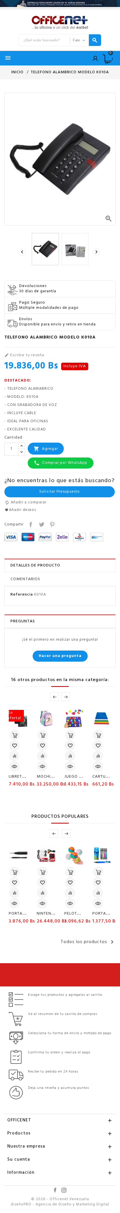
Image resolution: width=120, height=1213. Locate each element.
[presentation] (23, 252)
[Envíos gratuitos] (60, 3)
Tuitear (41, 524)
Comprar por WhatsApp (60, 463)
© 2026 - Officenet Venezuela (60, 1199)
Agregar (45, 448)
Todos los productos (88, 941)
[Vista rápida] (14, 766)
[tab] (60, 565)
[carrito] (14, 735)
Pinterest (51, 524)
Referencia (21, 594)
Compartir (30, 524)
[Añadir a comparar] (14, 756)
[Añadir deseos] (14, 745)
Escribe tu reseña (24, 355)
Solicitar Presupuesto (59, 492)
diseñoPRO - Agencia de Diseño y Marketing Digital (60, 1204)
